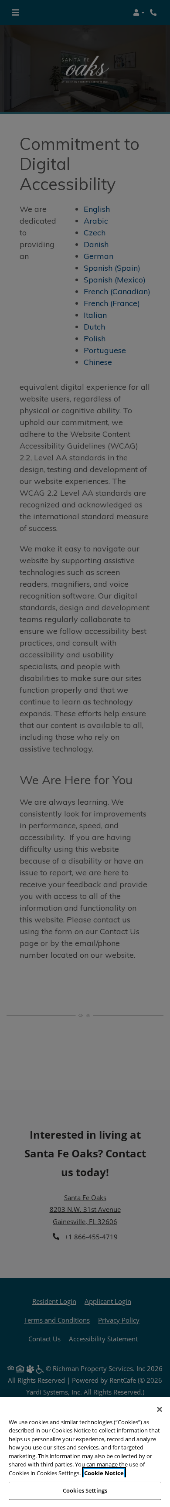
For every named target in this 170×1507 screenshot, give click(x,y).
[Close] (159, 1409)
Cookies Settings (85, 1490)
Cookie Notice (104, 1473)
